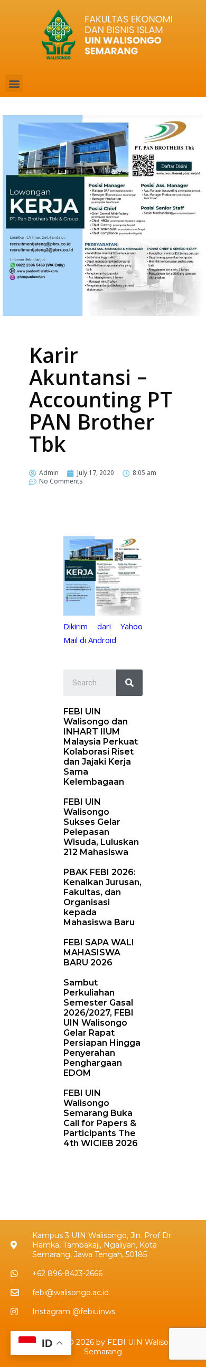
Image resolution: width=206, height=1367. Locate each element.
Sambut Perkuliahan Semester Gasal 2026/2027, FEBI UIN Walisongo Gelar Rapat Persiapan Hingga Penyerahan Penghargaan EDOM (102, 1028)
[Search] (129, 682)
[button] (14, 83)
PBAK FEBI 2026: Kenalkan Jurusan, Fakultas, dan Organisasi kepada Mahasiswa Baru (102, 897)
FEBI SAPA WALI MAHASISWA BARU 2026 (98, 952)
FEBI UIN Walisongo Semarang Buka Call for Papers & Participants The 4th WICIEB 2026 (100, 1118)
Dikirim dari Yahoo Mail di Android (103, 634)
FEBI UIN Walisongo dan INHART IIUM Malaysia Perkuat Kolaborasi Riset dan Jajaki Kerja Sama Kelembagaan (100, 746)
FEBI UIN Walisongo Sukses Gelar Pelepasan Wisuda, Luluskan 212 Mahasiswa (101, 827)
